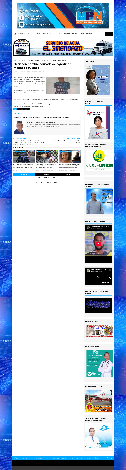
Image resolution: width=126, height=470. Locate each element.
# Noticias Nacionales (24, 109)
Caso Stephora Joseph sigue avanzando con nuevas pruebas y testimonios (46, 166)
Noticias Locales (25, 34)
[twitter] (109, 458)
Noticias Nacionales (43, 34)
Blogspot (79, 468)
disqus (46, 174)
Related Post (18, 147)
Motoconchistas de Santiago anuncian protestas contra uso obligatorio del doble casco (23, 166)
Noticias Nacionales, (38, 71)
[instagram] (112, 458)
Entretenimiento (70, 34)
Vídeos (89, 34)
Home (15, 60)
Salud (81, 34)
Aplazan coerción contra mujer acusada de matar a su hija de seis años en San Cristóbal (69, 166)
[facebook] (107, 458)
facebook (69, 174)
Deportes (57, 34)
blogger (24, 174)
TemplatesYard (60, 468)
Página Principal (20, 458)
